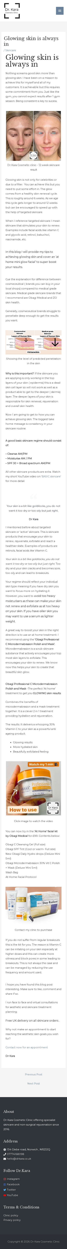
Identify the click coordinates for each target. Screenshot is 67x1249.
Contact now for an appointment (26, 1047)
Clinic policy (10, 1215)
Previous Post (33, 1074)
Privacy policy (12, 1220)
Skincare (10, 50)
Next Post (33, 1083)
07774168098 (15, 1154)
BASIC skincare (51, 476)
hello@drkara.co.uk (19, 1158)
